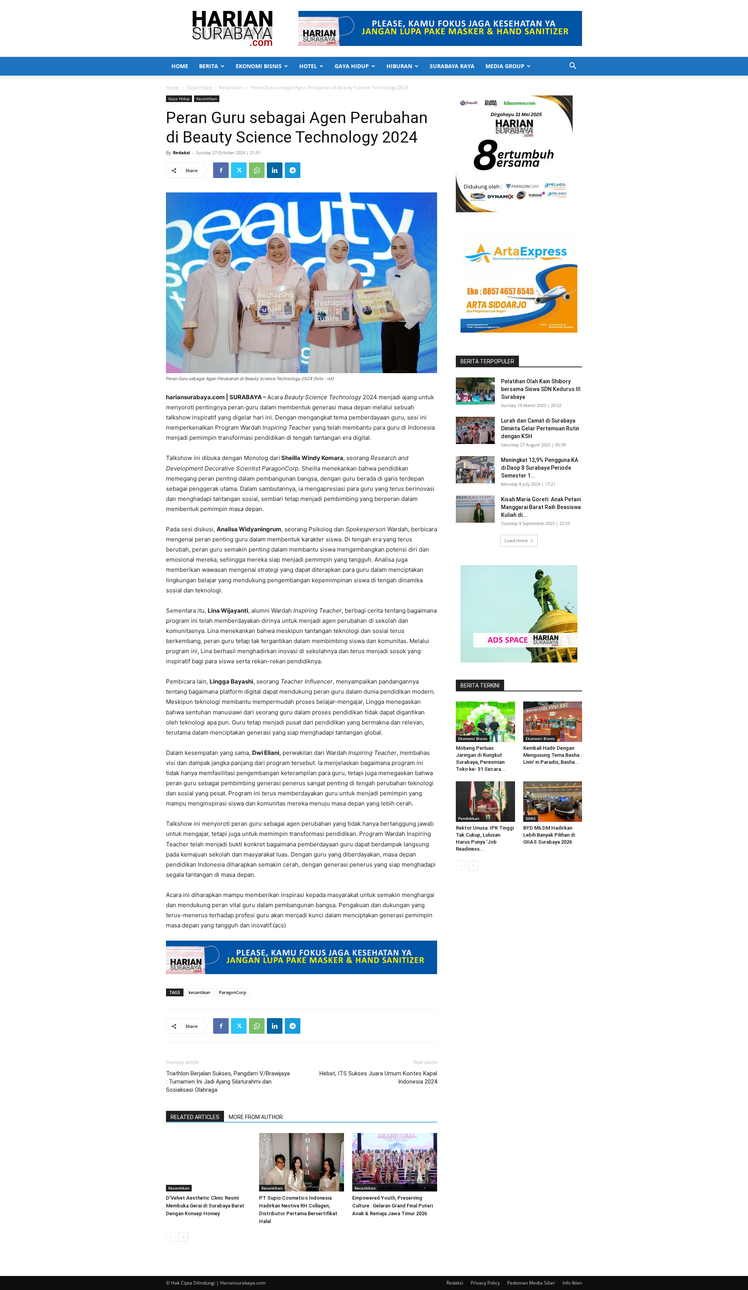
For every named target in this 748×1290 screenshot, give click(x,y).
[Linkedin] (274, 170)
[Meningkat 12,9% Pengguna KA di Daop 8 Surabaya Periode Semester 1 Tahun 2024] (475, 469)
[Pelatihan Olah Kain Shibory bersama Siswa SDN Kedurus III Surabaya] (475, 391)
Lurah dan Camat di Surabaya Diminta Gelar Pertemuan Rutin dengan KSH (540, 428)
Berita (208, 66)
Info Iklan (572, 1282)
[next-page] (183, 1237)
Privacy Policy (485, 1282)
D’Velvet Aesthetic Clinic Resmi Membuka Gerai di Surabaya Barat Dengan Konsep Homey (205, 1205)
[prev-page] (171, 1237)
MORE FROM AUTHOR (256, 1117)
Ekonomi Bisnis (259, 66)
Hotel (308, 66)
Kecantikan (231, 87)
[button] (572, 66)
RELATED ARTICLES (195, 1117)
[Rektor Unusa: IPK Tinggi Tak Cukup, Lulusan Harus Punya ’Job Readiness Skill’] (485, 801)
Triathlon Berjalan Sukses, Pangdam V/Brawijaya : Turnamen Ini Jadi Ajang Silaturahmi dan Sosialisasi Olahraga (228, 1081)
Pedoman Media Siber (531, 1282)
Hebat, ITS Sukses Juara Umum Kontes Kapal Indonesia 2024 (378, 1077)
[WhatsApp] (257, 170)
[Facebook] (221, 170)
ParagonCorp (232, 992)
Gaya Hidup (352, 66)
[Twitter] (239, 170)
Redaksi (181, 152)
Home (179, 66)
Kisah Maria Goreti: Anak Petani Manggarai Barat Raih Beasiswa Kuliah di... (541, 507)
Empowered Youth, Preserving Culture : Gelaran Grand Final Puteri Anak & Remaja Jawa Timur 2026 (392, 1205)
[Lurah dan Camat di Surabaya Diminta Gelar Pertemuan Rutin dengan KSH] (475, 430)
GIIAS (531, 818)
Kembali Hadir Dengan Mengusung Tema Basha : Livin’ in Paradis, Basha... (552, 755)
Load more (516, 540)
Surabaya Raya (452, 66)
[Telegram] (292, 170)
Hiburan (399, 66)
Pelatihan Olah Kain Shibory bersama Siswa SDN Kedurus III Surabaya (540, 389)
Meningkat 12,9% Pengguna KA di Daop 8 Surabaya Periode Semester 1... (539, 468)
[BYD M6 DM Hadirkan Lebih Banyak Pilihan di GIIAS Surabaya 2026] (552, 801)
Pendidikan (468, 818)
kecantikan (199, 992)
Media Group (504, 66)
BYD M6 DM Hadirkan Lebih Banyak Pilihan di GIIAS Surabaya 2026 (549, 835)
